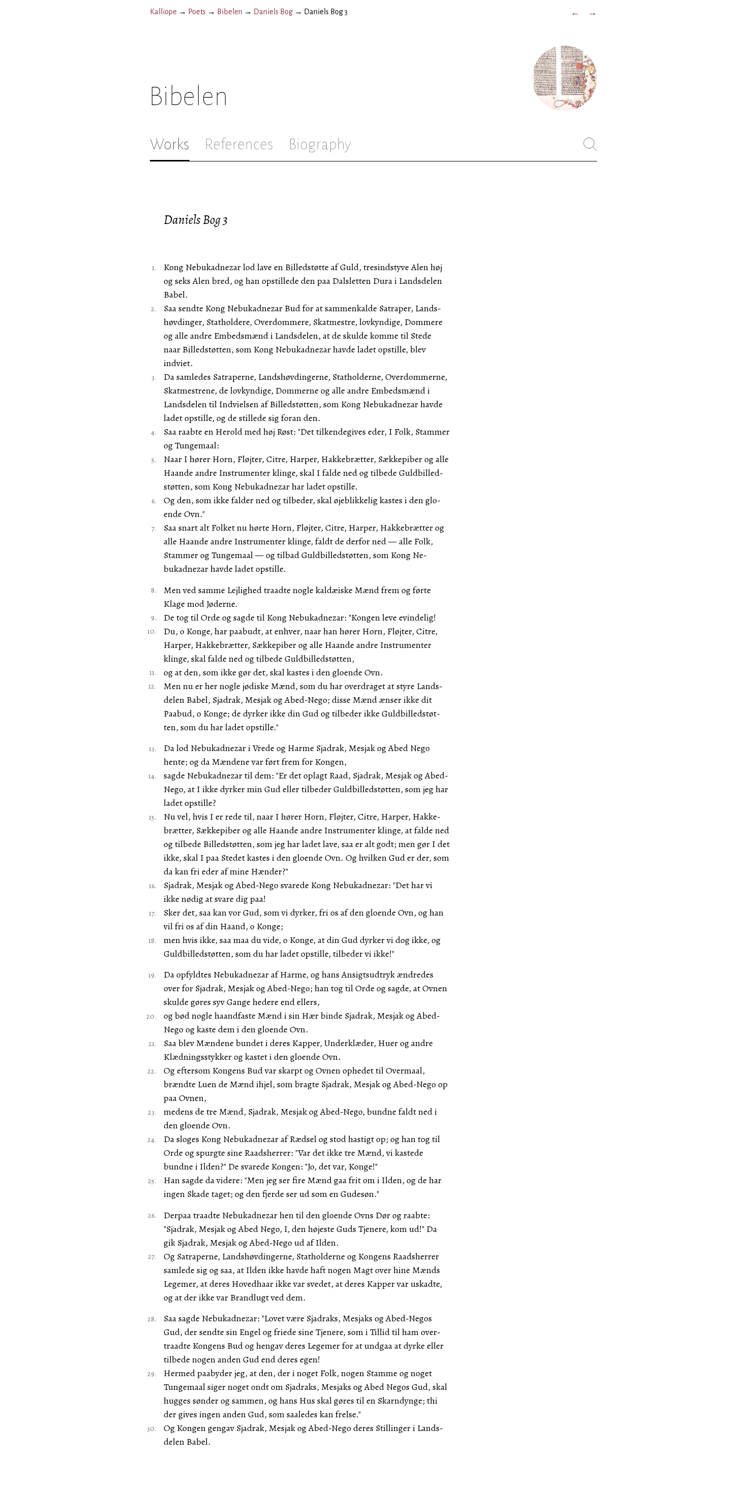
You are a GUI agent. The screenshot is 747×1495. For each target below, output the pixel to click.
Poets (197, 12)
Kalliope (163, 12)
